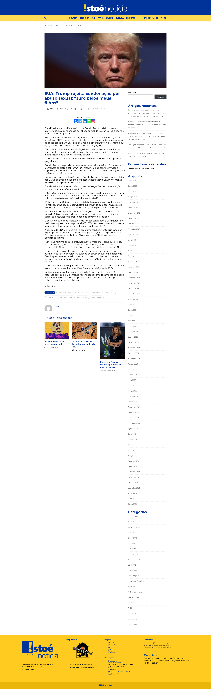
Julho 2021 (132, 499)
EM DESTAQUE (134, 560)
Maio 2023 (132, 380)
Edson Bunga (133, 554)
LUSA (52, 109)
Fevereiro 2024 (134, 332)
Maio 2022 (132, 445)
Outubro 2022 (133, 418)
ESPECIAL (132, 565)
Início (50, 25)
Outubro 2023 (133, 353)
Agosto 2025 (133, 235)
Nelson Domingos (135, 592)
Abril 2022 (132, 450)
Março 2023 (132, 391)
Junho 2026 (132, 186)
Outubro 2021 (133, 483)
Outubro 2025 (133, 224)
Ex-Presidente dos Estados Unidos (60, 297)
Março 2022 (132, 456)
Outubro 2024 (133, 288)
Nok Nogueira (133, 597)
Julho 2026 (132, 181)
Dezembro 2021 (134, 472)
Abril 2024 (132, 321)
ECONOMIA (84, 18)
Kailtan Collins (97, 297)
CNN (83, 293)
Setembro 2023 (134, 359)
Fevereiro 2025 (133, 267)
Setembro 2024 (134, 294)
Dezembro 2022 (134, 407)
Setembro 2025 (134, 229)
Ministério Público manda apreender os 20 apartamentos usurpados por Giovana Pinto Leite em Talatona (147, 125)
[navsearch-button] (45, 18)
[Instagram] (93, 121)
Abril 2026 (132, 191)
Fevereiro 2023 (133, 396)
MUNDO (109, 18)
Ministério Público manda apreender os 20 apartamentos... (112, 364)
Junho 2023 (132, 375)
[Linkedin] (165, 18)
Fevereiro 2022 (133, 461)
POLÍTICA (73, 18)
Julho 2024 (132, 305)
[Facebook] (76, 121)
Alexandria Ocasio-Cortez (67, 293)
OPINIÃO (131, 603)
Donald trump (94, 293)
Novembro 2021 (134, 477)
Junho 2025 (132, 245)
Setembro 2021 (134, 488)
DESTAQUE (132, 543)
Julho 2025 (132, 240)
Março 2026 (132, 197)
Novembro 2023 (134, 348)
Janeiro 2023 (133, 402)
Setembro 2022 (134, 423)
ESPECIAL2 (132, 570)
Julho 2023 (132, 369)
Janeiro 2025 (133, 272)
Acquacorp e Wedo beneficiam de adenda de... (83, 344)
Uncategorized (133, 624)
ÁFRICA (101, 18)
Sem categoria (133, 619)
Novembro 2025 (134, 218)
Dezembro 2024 (134, 278)
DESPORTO (131, 18)
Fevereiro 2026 (133, 202)
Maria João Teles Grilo (136, 581)
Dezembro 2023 (134, 342)
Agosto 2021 (133, 493)
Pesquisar (132, 92)
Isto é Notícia (82, 297)
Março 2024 (132, 326)
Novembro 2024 (134, 283)
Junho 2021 (132, 504)
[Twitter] (149, 18)
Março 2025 (132, 262)
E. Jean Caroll (109, 293)
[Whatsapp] (89, 121)
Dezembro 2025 (134, 213)
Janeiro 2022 (133, 466)
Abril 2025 (131, 256)
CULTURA (119, 18)
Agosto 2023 (133, 364)
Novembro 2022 (134, 412)
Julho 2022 (132, 434)
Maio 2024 (132, 315)
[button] (139, 17)
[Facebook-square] (145, 18)
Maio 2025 (132, 251)
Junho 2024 (132, 310)
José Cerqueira (133, 576)
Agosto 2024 (133, 299)
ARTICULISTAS (134, 527)
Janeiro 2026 (133, 208)
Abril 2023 (132, 386)
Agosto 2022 (133, 429)
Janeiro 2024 (133, 337)
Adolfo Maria (133, 516)
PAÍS (93, 18)
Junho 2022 (132, 439)
